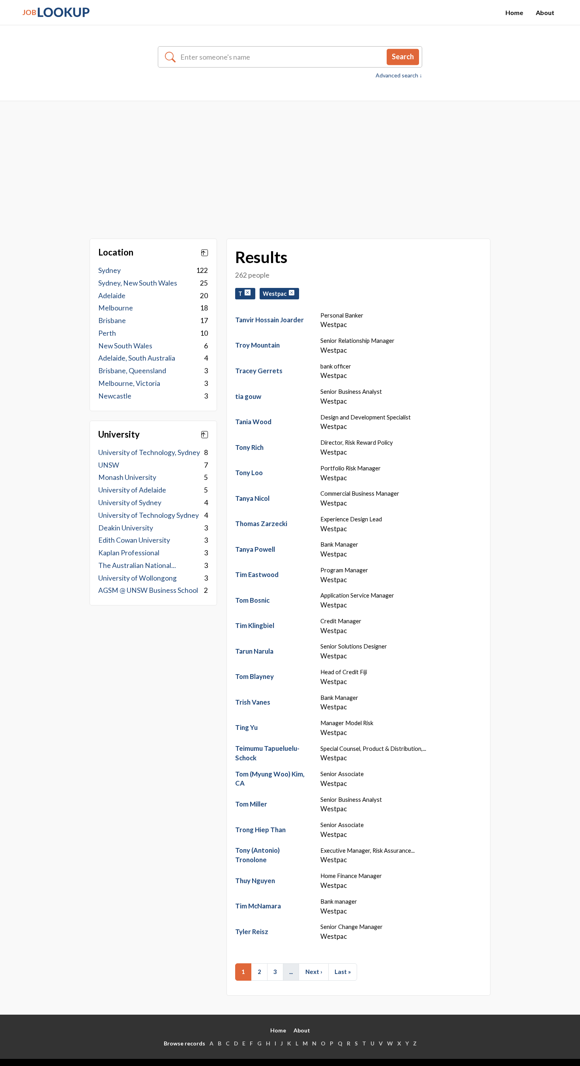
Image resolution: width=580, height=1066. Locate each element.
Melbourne (115, 308)
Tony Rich (249, 447)
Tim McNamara (258, 906)
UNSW (108, 465)
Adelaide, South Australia (136, 358)
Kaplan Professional (128, 553)
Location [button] (115, 252)
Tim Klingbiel (254, 625)
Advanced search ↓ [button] (399, 75)
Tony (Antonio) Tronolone (257, 855)
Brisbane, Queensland (132, 371)
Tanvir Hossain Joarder (269, 320)
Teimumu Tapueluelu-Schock (267, 753)
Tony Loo (249, 472)
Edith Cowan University (134, 540)
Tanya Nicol (252, 498)
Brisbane (112, 320)
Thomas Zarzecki (261, 523)
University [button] (119, 434)
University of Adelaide (132, 490)
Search (403, 56)
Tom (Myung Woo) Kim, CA (270, 779)
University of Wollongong (137, 578)
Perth (107, 333)
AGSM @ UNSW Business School (148, 590)
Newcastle (114, 396)
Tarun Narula (254, 651)
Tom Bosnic (252, 600)
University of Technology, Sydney (149, 452)
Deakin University (125, 528)
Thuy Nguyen (255, 880)
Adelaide (111, 295)
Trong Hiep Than (260, 829)
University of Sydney (129, 502)
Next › (313, 971)
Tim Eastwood (257, 574)
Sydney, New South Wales (137, 283)
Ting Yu (246, 727)
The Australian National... (137, 565)
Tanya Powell (255, 549)
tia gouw (248, 396)
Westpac (276, 293)
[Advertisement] (290, 160)
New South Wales (125, 346)
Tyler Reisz (251, 931)
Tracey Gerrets (259, 371)
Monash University (127, 477)
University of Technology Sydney (148, 515)
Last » (343, 971)
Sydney (109, 270)
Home (514, 12)
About (545, 12)
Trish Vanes (252, 702)
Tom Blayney (254, 676)
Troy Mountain (257, 345)
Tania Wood (253, 421)
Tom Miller (251, 804)
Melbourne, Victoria (129, 383)
